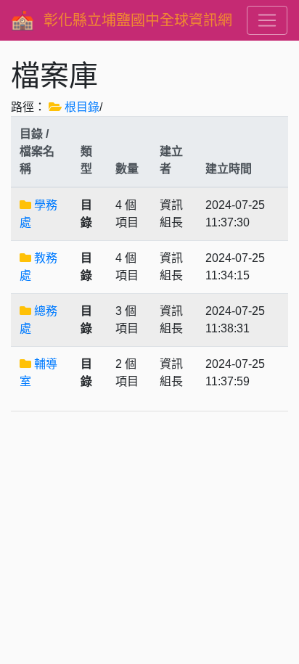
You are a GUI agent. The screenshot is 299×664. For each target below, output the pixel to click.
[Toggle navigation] (267, 20)
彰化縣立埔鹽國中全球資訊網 (138, 20)
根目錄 (82, 107)
